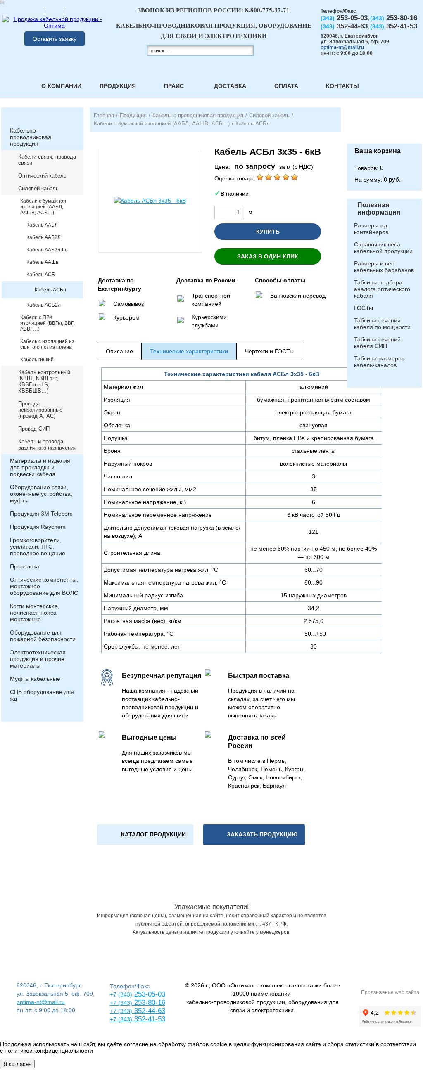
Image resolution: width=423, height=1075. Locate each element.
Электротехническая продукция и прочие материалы (38, 659)
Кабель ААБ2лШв (46, 250)
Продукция (118, 86)
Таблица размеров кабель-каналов (379, 361)
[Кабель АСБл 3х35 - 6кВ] (150, 201)
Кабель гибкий (37, 359)
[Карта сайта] (54, 11)
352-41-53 (148, 1019)
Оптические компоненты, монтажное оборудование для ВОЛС (44, 586)
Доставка (230, 86)
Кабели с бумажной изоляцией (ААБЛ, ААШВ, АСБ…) (43, 206)
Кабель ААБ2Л (43, 237)
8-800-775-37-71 (267, 9)
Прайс (174, 86)
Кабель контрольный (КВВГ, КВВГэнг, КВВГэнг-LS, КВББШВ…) (44, 381)
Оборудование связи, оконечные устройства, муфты (41, 494)
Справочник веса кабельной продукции (383, 247)
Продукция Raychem (38, 526)
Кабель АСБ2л (43, 305)
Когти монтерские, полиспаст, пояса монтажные (34, 613)
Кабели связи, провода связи (47, 160)
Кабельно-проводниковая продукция (30, 137)
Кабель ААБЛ (42, 225)
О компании (61, 86)
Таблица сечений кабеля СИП (377, 342)
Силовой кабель (38, 188)
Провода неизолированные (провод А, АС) (40, 409)
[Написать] (75, 11)
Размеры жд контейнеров (371, 228)
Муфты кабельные (35, 678)
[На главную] (33, 11)
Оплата (286, 86)
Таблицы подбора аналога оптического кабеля (382, 289)
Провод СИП (34, 429)
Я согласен (17, 1064)
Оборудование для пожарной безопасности (43, 635)
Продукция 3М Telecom (41, 513)
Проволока (24, 566)
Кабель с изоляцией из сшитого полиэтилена (47, 344)
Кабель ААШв (42, 262)
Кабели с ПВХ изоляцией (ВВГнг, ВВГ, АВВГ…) (47, 323)
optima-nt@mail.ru (342, 47)
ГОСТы (363, 308)
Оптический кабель (42, 176)
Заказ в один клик (267, 256)
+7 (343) (121, 1019)
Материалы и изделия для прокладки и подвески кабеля (40, 467)
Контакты (342, 86)
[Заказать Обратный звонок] (384, 125)
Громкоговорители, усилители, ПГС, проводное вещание (37, 546)
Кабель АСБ (40, 274)
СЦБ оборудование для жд (42, 695)
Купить (268, 231)
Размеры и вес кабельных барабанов (384, 266)
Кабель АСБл (50, 290)
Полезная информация (378, 208)
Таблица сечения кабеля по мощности (382, 323)
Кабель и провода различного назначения (47, 444)
